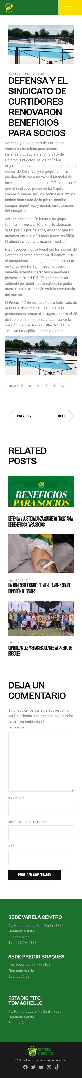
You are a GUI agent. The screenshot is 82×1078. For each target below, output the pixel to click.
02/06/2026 (18, 513)
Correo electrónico (28, 822)
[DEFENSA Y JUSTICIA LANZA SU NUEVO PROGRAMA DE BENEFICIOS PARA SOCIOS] (41, 491)
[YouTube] (41, 1067)
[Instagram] (49, 1067)
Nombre (16, 798)
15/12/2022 (34, 73)
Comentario (20, 727)
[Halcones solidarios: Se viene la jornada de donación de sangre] (41, 553)
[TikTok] (56, 1067)
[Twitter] (33, 1067)
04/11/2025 (18, 580)
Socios (15, 73)
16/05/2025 (18, 642)
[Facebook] (25, 1067)
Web (11, 846)
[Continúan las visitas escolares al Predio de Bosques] (41, 618)
